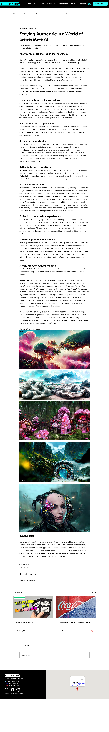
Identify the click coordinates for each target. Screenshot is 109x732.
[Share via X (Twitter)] (26, 574)
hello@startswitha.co (13, 681)
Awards (57, 13)
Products (65, 13)
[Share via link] (36, 574)
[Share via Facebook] (20, 574)
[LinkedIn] (18, 690)
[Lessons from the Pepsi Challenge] (76, 607)
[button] (89, 3)
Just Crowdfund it (24, 622)
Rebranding (47, 13)
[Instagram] (7, 690)
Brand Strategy (36, 13)
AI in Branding (25, 13)
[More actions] (88, 28)
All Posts (15, 13)
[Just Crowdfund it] (33, 607)
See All (93, 592)
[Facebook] (13, 690)
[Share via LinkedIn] (31, 574)
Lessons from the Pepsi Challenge (75, 622)
